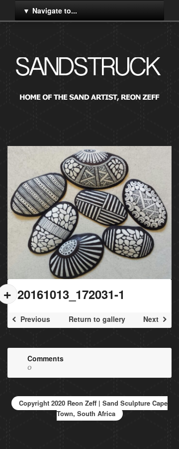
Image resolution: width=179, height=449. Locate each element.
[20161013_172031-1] (89, 212)
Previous (34, 319)
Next (152, 319)
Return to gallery (97, 319)
